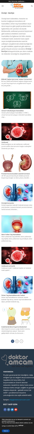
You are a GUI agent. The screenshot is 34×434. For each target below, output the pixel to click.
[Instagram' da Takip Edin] (8, 409)
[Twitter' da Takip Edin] (12, 409)
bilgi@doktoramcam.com (20, 400)
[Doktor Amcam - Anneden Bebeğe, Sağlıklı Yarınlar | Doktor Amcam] (17, 6)
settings (21, 425)
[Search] (32, 6)
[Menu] (2, 6)
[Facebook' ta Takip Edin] (5, 409)
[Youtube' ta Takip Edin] (15, 409)
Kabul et (6, 431)
